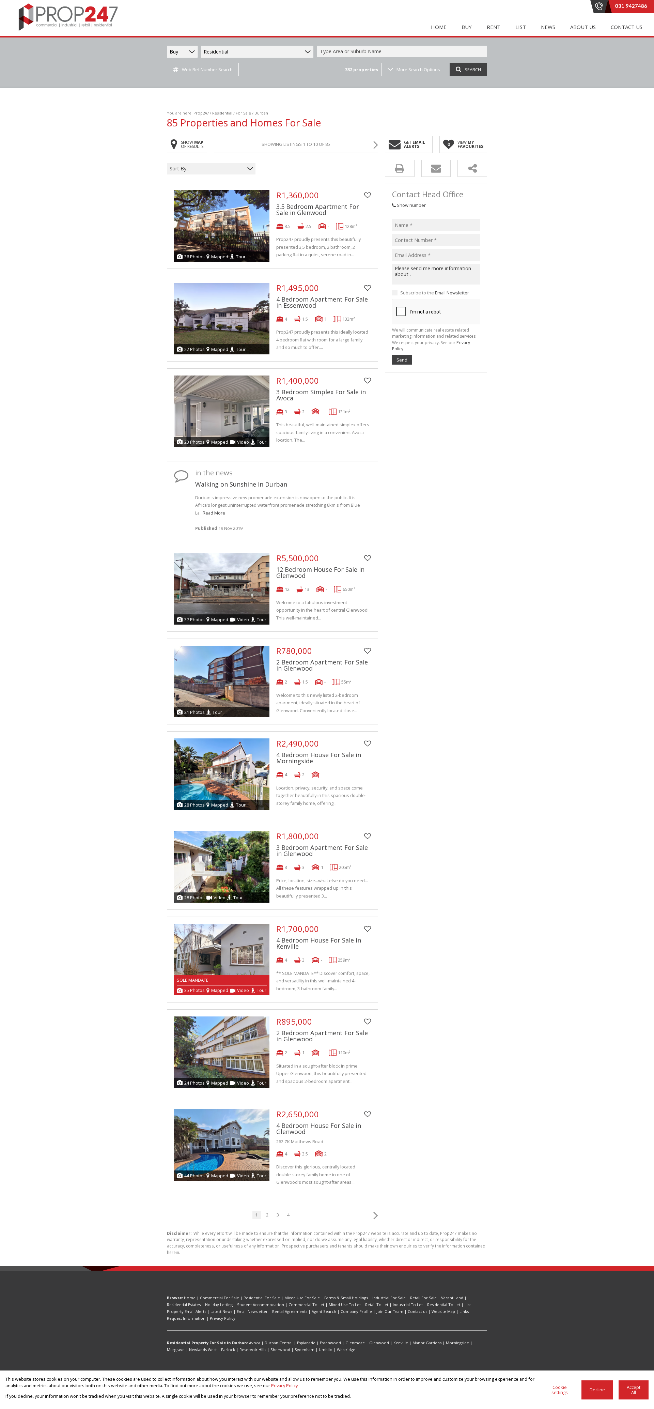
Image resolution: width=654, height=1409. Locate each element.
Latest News (221, 1311)
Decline (597, 1390)
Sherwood (280, 1349)
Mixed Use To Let (345, 1304)
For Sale (243, 113)
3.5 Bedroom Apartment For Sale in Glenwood (317, 209)
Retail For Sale (423, 1297)
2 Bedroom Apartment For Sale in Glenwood (322, 665)
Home (190, 1297)
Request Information (186, 1318)
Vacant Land (452, 1297)
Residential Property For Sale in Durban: (207, 1342)
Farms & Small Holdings (346, 1297)
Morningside (457, 1342)
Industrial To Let (408, 1304)
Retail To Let (376, 1304)
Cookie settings (559, 1389)
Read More (214, 513)
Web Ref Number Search (207, 69)
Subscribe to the (434, 293)
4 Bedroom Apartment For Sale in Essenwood (322, 302)
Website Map (443, 1311)
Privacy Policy (222, 1318)
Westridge (346, 1349)
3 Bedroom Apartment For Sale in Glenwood (322, 850)
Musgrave (176, 1349)
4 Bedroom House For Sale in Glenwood (318, 1128)
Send (401, 360)
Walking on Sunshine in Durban (241, 484)
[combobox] (403, 51)
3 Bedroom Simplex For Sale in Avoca (321, 395)
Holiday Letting (219, 1304)
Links (464, 1311)
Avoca (254, 1342)
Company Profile (356, 1311)
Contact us (417, 1311)
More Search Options (418, 69)
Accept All (633, 1389)
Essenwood (330, 1342)
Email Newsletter (452, 293)
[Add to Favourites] (367, 195)
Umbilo (325, 1349)
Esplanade (306, 1342)
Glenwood (379, 1342)
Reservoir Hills (252, 1349)
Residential (222, 113)
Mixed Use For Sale (302, 1297)
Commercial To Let (306, 1304)
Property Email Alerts (186, 1311)
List (468, 1304)
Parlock (228, 1349)
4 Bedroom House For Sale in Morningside (318, 758)
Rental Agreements (289, 1311)
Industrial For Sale (389, 1297)
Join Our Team (389, 1311)
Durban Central (279, 1342)
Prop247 (201, 113)
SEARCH (473, 69)
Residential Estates (184, 1304)
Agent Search (324, 1311)
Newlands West (203, 1349)
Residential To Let (443, 1304)
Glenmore (355, 1342)
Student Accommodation (260, 1304)
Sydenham (304, 1349)
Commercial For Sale (219, 1297)
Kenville (400, 1342)
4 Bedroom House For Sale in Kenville (318, 943)
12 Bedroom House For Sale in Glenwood (320, 572)
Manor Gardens (426, 1342)
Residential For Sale (262, 1297)
